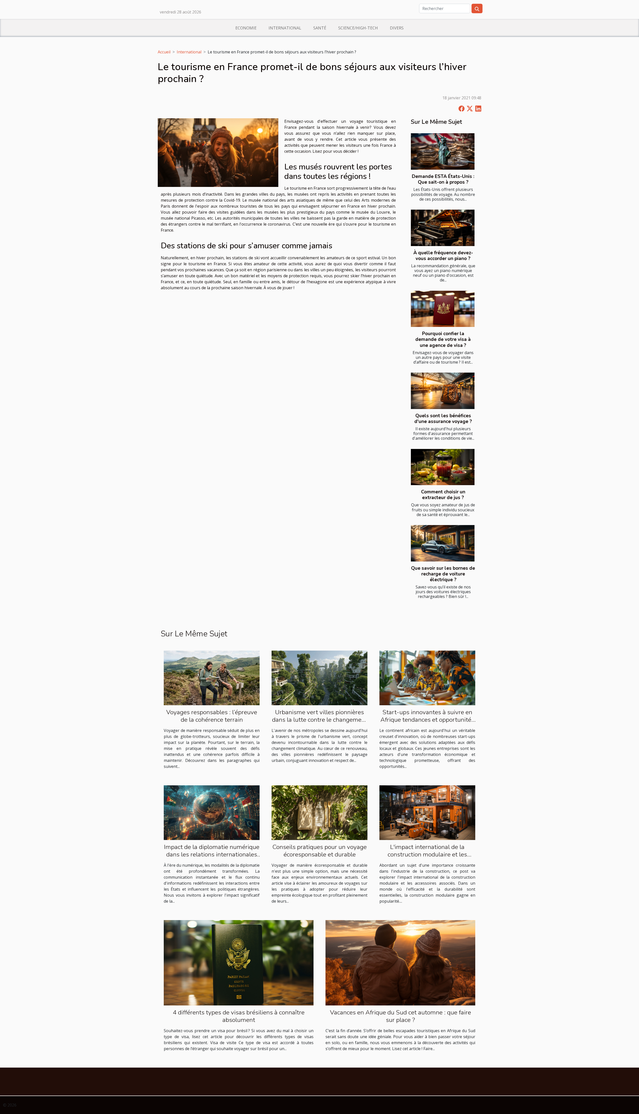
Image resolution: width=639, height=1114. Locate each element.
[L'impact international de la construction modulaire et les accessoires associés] (427, 812)
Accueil (164, 52)
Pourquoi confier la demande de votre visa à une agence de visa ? (443, 339)
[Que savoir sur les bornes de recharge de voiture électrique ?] (443, 543)
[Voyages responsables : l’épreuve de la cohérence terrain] (212, 677)
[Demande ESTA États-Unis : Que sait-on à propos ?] (443, 151)
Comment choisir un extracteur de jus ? (443, 495)
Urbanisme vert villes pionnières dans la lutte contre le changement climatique (319, 719)
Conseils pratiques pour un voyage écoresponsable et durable (319, 851)
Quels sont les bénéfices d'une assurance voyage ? (443, 419)
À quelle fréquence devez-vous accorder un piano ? (443, 256)
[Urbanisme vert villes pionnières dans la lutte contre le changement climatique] (319, 677)
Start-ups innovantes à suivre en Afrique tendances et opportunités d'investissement (427, 719)
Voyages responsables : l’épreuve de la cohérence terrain (211, 716)
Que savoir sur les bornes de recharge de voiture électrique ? (443, 574)
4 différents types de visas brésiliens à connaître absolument (239, 1016)
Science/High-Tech (358, 28)
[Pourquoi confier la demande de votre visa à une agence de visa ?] (443, 309)
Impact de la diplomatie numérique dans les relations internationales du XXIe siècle (211, 854)
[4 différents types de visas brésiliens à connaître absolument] (239, 962)
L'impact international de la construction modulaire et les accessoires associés (427, 854)
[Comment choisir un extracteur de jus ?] (443, 467)
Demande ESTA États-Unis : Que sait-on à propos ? (443, 179)
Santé (319, 28)
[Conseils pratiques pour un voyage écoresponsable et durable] (319, 812)
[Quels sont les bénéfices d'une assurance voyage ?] (443, 391)
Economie (246, 28)
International (285, 28)
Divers (397, 28)
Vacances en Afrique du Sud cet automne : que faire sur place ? (400, 1016)
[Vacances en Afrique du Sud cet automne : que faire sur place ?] (400, 962)
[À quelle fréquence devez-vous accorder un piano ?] (443, 228)
